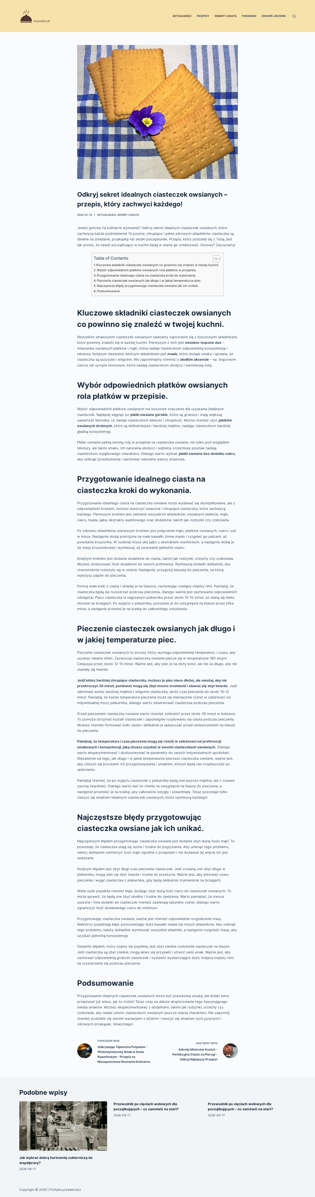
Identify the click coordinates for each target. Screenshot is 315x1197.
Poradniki (249, 16)
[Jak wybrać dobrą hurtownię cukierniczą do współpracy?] (63, 1126)
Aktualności (181, 16)
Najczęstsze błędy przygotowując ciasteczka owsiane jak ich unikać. (148, 285)
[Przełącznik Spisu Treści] (214, 258)
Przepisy (203, 16)
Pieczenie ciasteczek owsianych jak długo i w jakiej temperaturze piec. (149, 280)
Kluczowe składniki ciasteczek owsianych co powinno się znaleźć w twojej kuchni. (157, 265)
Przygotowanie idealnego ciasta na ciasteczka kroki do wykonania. (146, 275)
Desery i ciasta (226, 16)
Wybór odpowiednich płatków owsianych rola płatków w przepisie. (146, 270)
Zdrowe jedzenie (273, 16)
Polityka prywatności (65, 1190)
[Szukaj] (294, 16)
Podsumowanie (108, 291)
